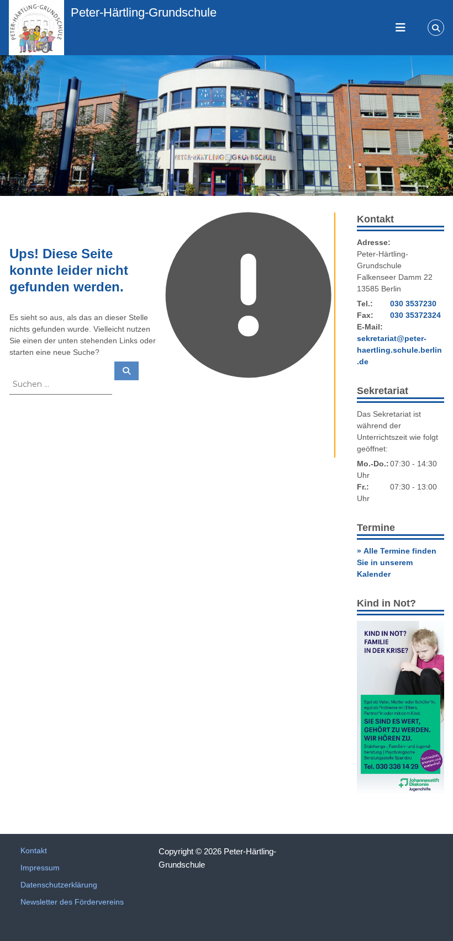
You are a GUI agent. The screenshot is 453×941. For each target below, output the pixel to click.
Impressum (40, 867)
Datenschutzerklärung (58, 884)
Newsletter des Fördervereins (72, 901)
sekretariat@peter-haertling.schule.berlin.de (399, 350)
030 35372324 (415, 315)
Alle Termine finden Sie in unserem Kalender (396, 562)
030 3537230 (413, 303)
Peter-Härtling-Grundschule (144, 12)
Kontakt (33, 850)
